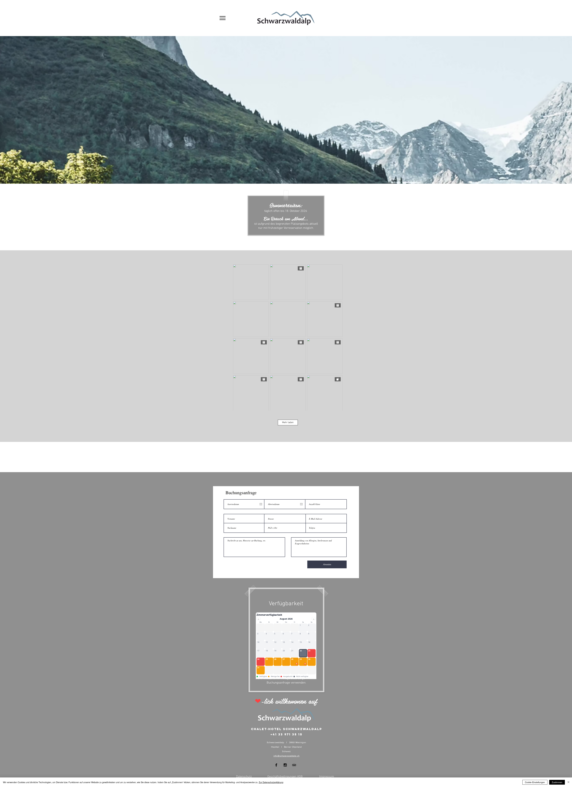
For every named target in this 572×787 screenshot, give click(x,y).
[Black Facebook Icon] (276, 765)
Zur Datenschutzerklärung (271, 782)
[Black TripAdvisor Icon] (294, 765)
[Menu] (222, 18)
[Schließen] (568, 782)
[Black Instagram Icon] (285, 765)
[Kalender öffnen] (261, 504)
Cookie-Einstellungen (535, 782)
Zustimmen (557, 782)
